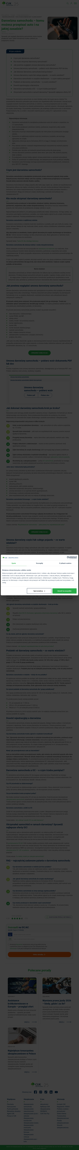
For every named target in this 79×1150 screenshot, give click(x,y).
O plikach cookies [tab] (65, 563)
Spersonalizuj (38, 591)
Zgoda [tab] (14, 563)
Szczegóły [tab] (39, 563)
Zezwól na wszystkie (64, 591)
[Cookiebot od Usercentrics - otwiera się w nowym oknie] (68, 557)
